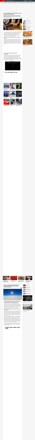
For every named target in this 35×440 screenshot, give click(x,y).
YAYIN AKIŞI (10, 0)
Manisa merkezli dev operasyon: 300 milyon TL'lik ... (18, 106)
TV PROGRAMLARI (7, 0)
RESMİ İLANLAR (27, 2)
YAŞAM (15, 2)
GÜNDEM (9, 2)
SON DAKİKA (6, 2)
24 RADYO (13, 0)
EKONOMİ (12, 2)
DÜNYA (18, 2)
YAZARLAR (24, 2)
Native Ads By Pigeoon (20, 82)
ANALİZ (20, 2)
